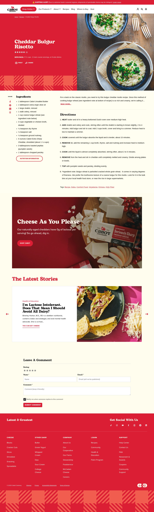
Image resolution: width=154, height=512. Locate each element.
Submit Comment (33, 405)
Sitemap (28, 485)
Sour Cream (40, 464)
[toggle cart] (146, 9)
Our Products (44, 9)
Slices (9, 452)
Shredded (11, 456)
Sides (73, 187)
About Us (67, 442)
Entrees (102, 187)
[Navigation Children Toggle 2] (51, 9)
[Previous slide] (7, 314)
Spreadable (11, 466)
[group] (29, 370)
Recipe (67, 187)
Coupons (122, 464)
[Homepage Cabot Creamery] (12, 9)
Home (16, 17)
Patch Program (97, 460)
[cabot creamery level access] (142, 485)
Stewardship (68, 460)
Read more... (66, 104)
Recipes (66, 9)
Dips (37, 460)
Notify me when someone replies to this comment (45, 399)
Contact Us (123, 447)
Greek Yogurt (40, 447)
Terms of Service (65, 485)
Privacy (37, 485)
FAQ (121, 452)
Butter (37, 442)
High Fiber (110, 187)
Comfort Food (82, 187)
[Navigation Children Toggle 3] (60, 9)
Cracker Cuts (12, 447)
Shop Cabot (25, 243)
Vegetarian (93, 187)
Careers (66, 477)
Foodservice (68, 464)
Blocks (9, 442)
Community (95, 447)
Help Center (124, 442)
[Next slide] (146, 314)
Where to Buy (82, 9)
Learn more (117, 2)
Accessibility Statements (49, 485)
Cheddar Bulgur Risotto (32, 17)
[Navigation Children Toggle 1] (34, 9)
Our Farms (67, 455)
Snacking (10, 461)
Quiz (92, 9)
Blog (73, 9)
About (56, 9)
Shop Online (27, 9)
